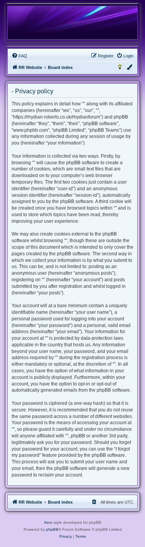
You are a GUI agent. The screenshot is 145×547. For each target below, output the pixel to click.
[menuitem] (19, 55)
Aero (48, 522)
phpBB (52, 529)
